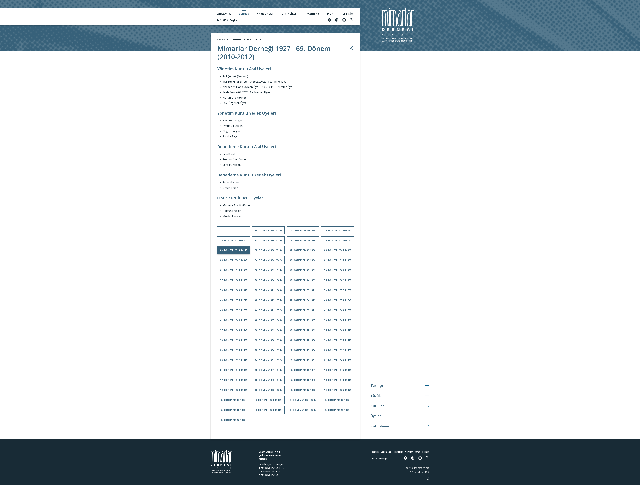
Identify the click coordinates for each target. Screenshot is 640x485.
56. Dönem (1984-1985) (268, 280)
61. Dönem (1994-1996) (233, 270)
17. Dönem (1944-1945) (233, 380)
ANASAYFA (222, 39)
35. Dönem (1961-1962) (303, 330)
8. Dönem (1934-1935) (268, 400)
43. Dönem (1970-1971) (303, 310)
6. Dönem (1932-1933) (337, 400)
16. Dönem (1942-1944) (268, 380)
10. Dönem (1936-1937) (337, 390)
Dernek (244, 13)
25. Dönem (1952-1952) (233, 360)
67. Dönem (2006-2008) (303, 250)
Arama (613, 243)
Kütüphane (380, 426)
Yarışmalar (265, 13)
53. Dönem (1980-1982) (233, 290)
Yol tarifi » (264, 458)
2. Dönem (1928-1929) (337, 410)
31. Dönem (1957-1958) (303, 340)
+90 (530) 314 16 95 (270, 471)
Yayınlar (312, 13)
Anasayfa (224, 13)
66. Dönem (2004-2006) (337, 250)
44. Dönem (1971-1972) (268, 310)
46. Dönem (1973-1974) (337, 300)
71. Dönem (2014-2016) (303, 240)
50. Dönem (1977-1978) (337, 290)
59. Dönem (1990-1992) (303, 270)
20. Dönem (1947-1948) (268, 370)
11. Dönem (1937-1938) (303, 390)
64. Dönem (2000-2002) (268, 260)
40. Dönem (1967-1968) (268, 320)
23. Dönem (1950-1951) (303, 360)
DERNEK (237, 39)
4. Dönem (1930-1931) (268, 410)
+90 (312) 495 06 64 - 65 (272, 467)
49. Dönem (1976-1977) (233, 300)
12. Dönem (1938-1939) (268, 390)
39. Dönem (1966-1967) (303, 320)
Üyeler (376, 416)
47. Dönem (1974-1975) (303, 300)
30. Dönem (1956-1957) (337, 340)
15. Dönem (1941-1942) (303, 380)
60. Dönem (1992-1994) (268, 270)
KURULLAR (252, 39)
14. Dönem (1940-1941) (337, 380)
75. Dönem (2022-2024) (303, 230)
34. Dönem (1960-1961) (337, 330)
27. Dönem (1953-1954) (303, 350)
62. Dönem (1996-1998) (337, 260)
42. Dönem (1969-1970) (337, 310)
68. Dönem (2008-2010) (268, 250)
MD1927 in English (227, 20)
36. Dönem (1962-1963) (268, 330)
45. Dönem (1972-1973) (233, 310)
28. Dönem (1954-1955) (268, 350)
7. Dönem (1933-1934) (303, 400)
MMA (330, 13)
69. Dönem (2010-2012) (233, 250)
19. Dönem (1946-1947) (303, 370)
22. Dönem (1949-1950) (337, 360)
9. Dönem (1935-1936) (233, 400)
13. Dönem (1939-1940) (233, 390)
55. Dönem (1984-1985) (303, 280)
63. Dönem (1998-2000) (303, 260)
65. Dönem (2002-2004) (233, 260)
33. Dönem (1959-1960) (233, 340)
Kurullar (377, 406)
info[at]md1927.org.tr (272, 464)
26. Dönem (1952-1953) (337, 350)
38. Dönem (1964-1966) (337, 320)
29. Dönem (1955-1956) (233, 350)
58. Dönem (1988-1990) (337, 270)
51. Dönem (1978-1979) (303, 290)
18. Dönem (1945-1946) (337, 370)
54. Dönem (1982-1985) (337, 280)
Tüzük (376, 395)
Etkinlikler (290, 13)
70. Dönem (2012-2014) (337, 240)
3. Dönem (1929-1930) (303, 410)
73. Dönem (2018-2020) (233, 240)
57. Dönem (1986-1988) (233, 280)
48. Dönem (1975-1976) (268, 300)
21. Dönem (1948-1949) (233, 370)
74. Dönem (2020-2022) (337, 230)
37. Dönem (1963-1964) (233, 330)
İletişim (347, 13)
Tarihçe (377, 385)
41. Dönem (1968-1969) (233, 320)
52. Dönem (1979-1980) (268, 290)
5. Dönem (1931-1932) (233, 410)
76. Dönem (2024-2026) (268, 230)
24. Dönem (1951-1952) (268, 360)
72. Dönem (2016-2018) (268, 240)
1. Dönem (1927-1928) (233, 420)
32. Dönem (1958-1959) (268, 340)
